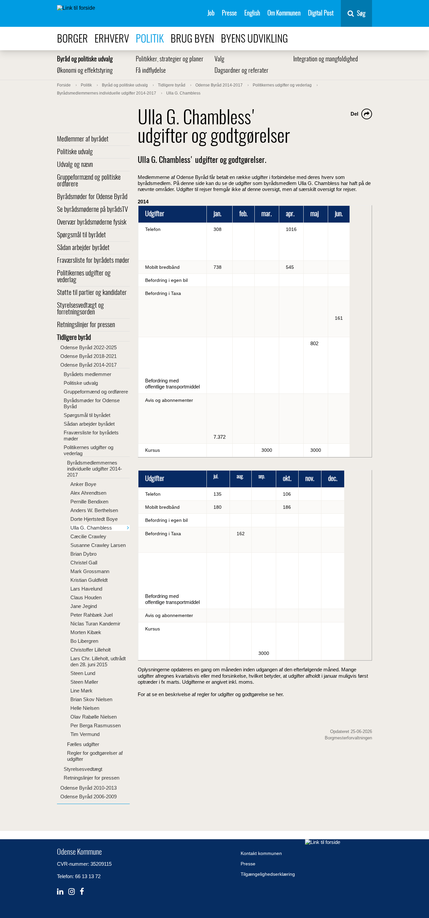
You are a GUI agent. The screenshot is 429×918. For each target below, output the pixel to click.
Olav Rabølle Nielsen (93, 717)
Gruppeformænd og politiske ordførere (89, 181)
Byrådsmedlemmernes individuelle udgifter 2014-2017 (94, 469)
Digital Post (320, 13)
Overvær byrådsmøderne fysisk (91, 222)
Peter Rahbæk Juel (91, 615)
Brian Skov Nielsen (91, 699)
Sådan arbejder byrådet (83, 248)
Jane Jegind (83, 606)
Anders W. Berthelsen (94, 510)
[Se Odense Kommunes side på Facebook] (82, 892)
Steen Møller (84, 682)
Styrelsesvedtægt (83, 769)
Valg (219, 59)
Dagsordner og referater (241, 71)
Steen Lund (82, 673)
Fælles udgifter (83, 744)
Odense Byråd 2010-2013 (88, 788)
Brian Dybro (83, 554)
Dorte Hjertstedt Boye (94, 519)
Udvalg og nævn (75, 165)
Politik (150, 39)
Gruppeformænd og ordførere (96, 391)
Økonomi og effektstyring (85, 71)
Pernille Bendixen (89, 501)
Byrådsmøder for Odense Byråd (92, 197)
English (252, 13)
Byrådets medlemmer (87, 374)
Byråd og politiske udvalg (85, 59)
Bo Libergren (84, 641)
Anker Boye (83, 484)
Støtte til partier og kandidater (92, 293)
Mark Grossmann (89, 571)
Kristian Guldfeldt (89, 580)
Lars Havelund (86, 589)
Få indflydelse (151, 71)
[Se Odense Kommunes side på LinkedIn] (60, 892)
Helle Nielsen (84, 708)
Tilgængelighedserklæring (268, 874)
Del (354, 114)
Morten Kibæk (85, 632)
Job (210, 13)
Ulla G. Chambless (91, 528)
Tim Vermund (85, 734)
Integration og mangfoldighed (325, 59)
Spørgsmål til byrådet (81, 235)
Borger (72, 39)
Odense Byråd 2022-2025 (88, 347)
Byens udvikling (254, 39)
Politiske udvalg (75, 152)
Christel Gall (83, 562)
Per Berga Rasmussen (95, 725)
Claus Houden (86, 597)
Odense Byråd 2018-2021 (88, 356)
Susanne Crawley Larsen (98, 545)
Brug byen (192, 39)
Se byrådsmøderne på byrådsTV (92, 209)
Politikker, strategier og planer (169, 59)
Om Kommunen (284, 13)
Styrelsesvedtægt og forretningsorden (80, 309)
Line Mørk (81, 690)
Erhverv (112, 39)
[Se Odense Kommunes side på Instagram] (71, 892)
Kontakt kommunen (261, 853)
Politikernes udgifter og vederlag (84, 277)
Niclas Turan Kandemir (95, 623)
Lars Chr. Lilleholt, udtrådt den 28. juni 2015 (98, 661)
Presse (229, 13)
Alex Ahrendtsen (88, 493)
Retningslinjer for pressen (86, 325)
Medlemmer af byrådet (83, 139)
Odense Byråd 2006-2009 (88, 796)
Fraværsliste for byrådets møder (93, 260)
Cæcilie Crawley (88, 536)
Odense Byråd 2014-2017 (88, 365)
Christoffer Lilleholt (90, 650)
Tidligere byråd (74, 337)
